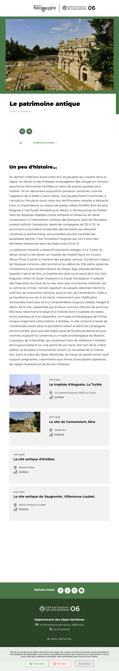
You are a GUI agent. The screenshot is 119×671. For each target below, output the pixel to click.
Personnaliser (84, 664)
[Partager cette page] (29, 131)
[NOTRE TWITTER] (67, 590)
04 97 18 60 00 (61, 629)
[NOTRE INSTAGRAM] (74, 590)
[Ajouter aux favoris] (22, 131)
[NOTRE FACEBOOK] (60, 590)
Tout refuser (62, 664)
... (27, 143)
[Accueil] (20, 143)
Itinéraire (59, 397)
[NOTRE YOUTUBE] (81, 590)
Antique (54, 380)
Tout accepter (38, 664)
